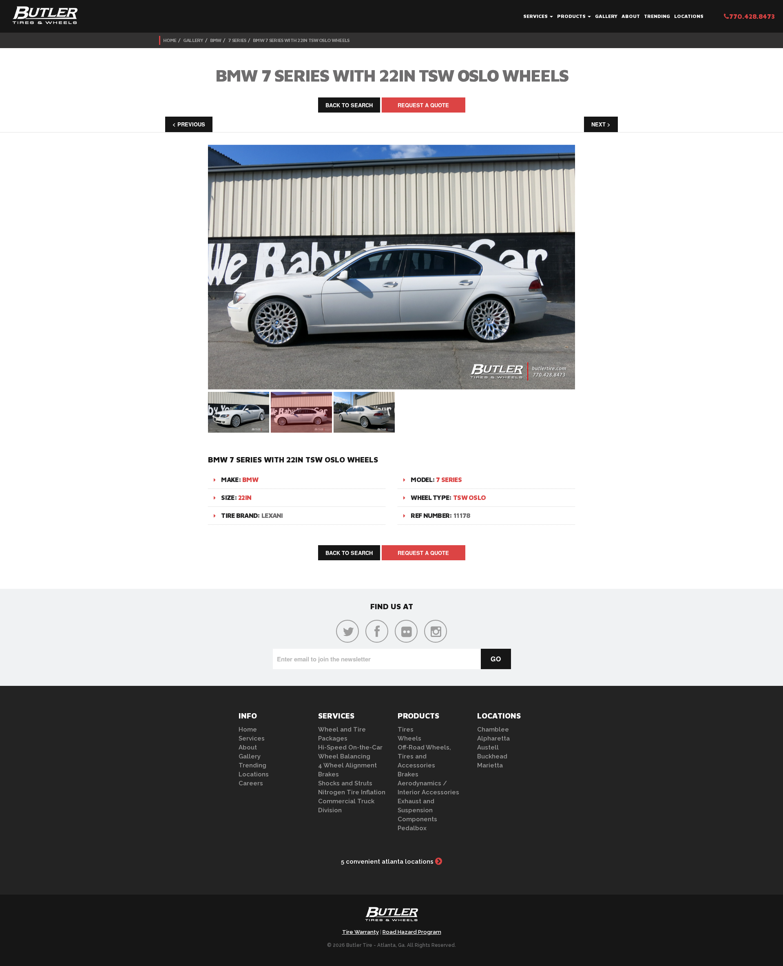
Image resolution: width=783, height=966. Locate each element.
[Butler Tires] (391, 916)
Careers (251, 783)
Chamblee (493, 729)
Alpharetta (493, 738)
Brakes (328, 774)
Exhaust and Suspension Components (417, 810)
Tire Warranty (360, 932)
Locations (688, 16)
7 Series (237, 40)
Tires (406, 729)
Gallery (606, 16)
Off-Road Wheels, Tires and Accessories (424, 756)
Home (169, 40)
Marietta (490, 765)
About (631, 16)
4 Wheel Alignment (347, 765)
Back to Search (349, 105)
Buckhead (492, 756)
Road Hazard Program (412, 932)
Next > (600, 124)
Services (536, 16)
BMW (215, 40)
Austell (488, 747)
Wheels (409, 738)
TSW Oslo (469, 497)
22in (244, 497)
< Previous (189, 124)
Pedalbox (412, 828)
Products (572, 16)
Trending (657, 16)
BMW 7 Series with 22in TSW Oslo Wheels (301, 40)
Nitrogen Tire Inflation (351, 792)
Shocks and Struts (345, 783)
